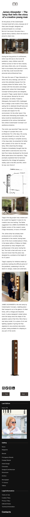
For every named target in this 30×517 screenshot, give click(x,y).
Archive (4, 476)
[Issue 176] (14, 424)
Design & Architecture (8, 469)
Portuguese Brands (7, 457)
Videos (4, 485)
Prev (6, 394)
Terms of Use (6, 495)
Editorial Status (6, 504)
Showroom (5, 472)
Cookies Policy (6, 498)
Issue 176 (5, 408)
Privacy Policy (6, 501)
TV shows (5, 482)
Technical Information (8, 506)
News (3, 447)
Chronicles (5, 466)
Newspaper (5, 479)
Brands (4, 453)
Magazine (5, 449)
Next (23, 394)
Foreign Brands (6, 460)
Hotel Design (6, 463)
